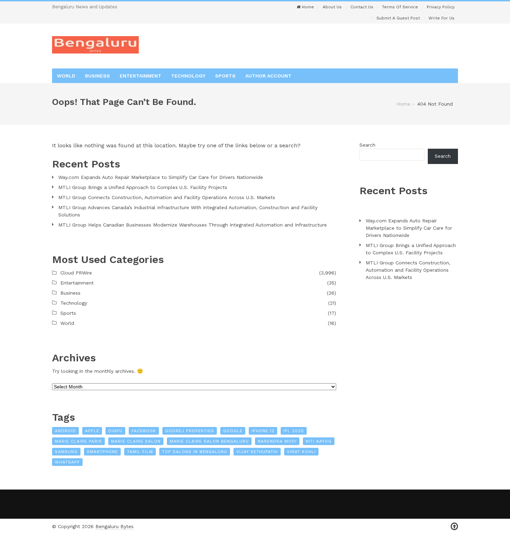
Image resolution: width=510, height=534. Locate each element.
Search (367, 145)
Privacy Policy (440, 7)
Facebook (143, 430)
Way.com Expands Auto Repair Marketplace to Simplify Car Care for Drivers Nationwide (160, 177)
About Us (332, 7)
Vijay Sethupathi (257, 451)
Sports (225, 76)
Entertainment (140, 76)
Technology (188, 76)
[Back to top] (454, 526)
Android (65, 430)
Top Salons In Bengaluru (194, 451)
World (66, 76)
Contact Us (361, 7)
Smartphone (102, 451)
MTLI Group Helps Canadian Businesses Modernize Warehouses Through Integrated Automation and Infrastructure (192, 225)
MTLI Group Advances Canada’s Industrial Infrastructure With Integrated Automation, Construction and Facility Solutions (187, 211)
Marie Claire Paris (78, 441)
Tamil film (140, 451)
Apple (92, 430)
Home (307, 7)
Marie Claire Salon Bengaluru (209, 441)
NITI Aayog (319, 441)
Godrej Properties (189, 430)
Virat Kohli (301, 451)
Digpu (115, 430)
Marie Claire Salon (136, 441)
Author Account (268, 76)
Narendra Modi (277, 441)
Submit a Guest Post (398, 18)
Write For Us (441, 18)
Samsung (66, 451)
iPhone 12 (263, 430)
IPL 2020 (293, 430)
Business (97, 76)
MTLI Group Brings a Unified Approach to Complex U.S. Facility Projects (142, 187)
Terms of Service (400, 7)
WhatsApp (67, 462)
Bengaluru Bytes (114, 526)
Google (233, 430)
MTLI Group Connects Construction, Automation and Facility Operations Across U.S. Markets (166, 197)
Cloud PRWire (76, 273)
